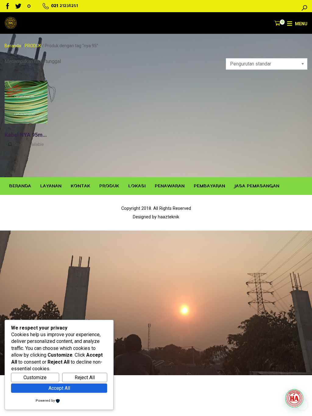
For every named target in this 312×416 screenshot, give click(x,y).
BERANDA (20, 186)
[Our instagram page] (29, 6)
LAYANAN (51, 186)
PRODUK (33, 45)
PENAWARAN (170, 186)
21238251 (69, 6)
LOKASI (137, 186)
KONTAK (80, 186)
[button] (294, 398)
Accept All (59, 388)
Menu (301, 23)
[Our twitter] (18, 6)
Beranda (13, 45)
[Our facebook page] (8, 6)
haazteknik (168, 217)
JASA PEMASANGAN (256, 186)
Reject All (85, 377)
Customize (35, 377)
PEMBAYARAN (209, 186)
